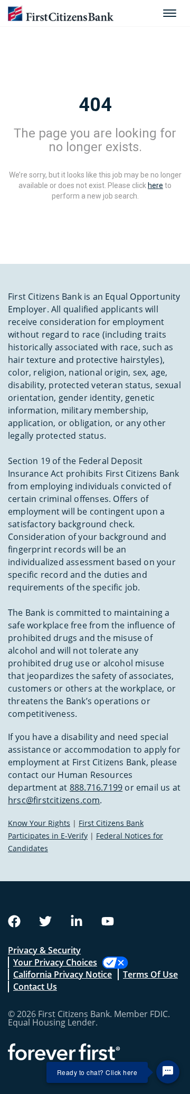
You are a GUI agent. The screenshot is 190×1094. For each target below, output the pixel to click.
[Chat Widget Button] (167, 1071)
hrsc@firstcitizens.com (54, 800)
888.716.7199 (96, 787)
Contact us (35, 986)
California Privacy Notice (62, 974)
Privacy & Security (44, 950)
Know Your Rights (39, 823)
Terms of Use (150, 974)
